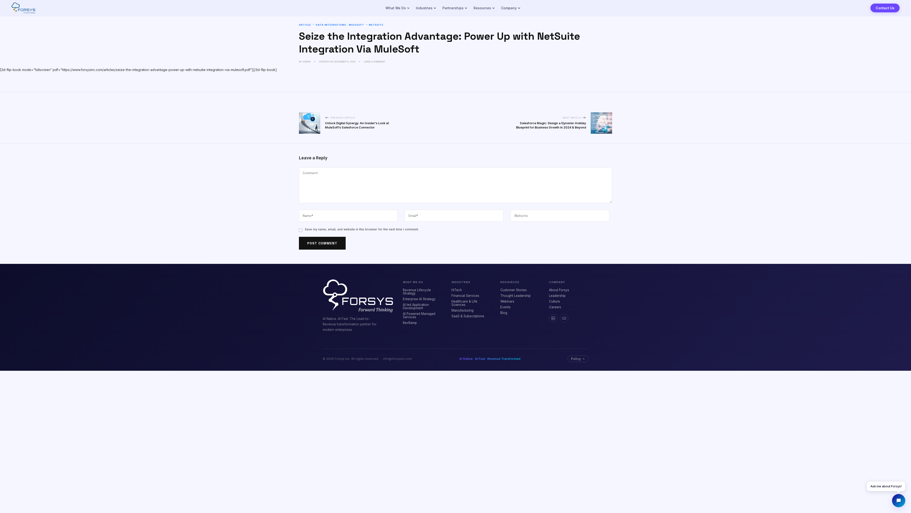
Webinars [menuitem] (507, 301)
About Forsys (559, 290)
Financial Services (465, 296)
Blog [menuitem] (503, 312)
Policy (574, 358)
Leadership (557, 296)
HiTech (456, 290)
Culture (554, 301)
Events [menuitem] (505, 307)
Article (305, 25)
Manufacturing (462, 310)
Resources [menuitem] (482, 8)
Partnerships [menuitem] (453, 8)
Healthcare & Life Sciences (464, 303)
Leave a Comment (374, 61)
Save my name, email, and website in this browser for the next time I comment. (362, 229)
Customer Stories (513, 290)
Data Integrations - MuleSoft (340, 25)
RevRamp (410, 323)
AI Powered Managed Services (419, 315)
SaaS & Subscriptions (467, 316)
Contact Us (885, 8)
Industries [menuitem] (424, 8)
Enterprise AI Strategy (419, 299)
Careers (555, 307)
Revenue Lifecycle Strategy (417, 291)
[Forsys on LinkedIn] (553, 318)
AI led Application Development (416, 306)
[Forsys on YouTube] (564, 318)
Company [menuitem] (509, 8)
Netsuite (376, 25)
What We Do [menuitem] (396, 8)
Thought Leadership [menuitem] (515, 295)
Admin (307, 61)
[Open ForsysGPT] (898, 500)
